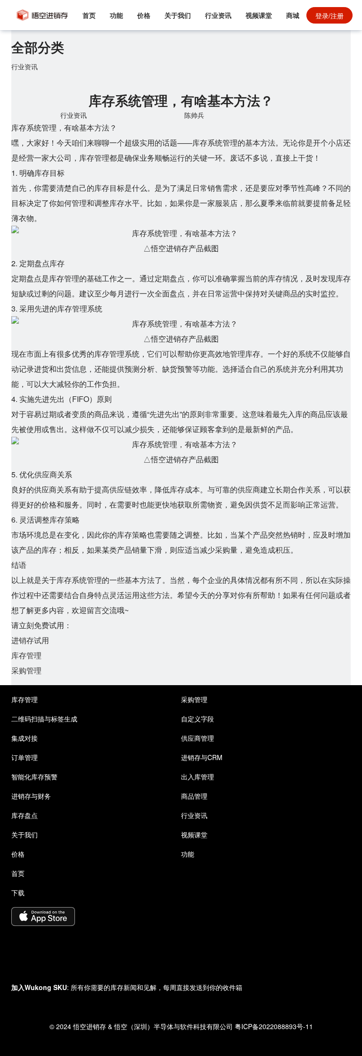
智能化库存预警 (34, 776)
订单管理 (24, 757)
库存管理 (26, 655)
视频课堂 (259, 15)
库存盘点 (24, 815)
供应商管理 (197, 738)
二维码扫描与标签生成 (44, 718)
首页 (89, 15)
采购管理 (26, 670)
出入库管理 (197, 776)
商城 (292, 15)
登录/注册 (329, 15)
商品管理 (194, 796)
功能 (116, 15)
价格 (143, 15)
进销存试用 (30, 640)
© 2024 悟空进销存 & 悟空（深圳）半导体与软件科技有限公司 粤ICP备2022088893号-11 (181, 1026)
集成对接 (24, 738)
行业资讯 (218, 15)
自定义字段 (197, 718)
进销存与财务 (31, 796)
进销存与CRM (201, 757)
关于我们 (178, 15)
